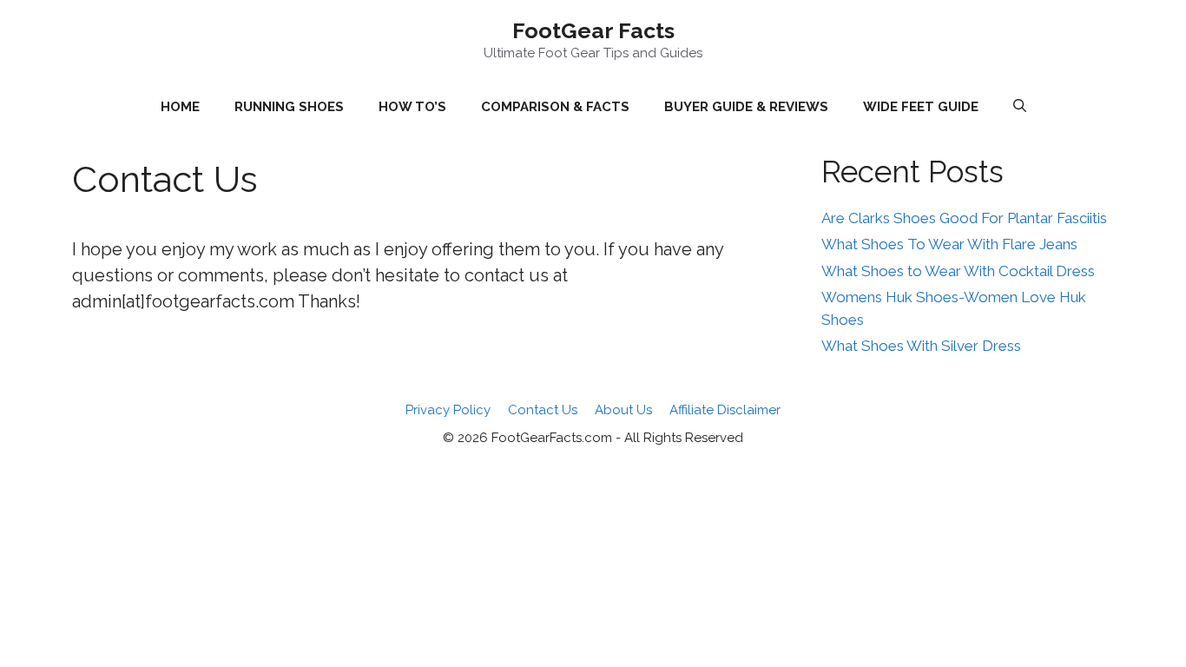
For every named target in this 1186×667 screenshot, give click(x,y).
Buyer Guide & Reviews (746, 107)
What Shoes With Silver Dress (921, 345)
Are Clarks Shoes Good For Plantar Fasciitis (964, 218)
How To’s (412, 107)
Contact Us (542, 410)
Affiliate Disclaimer (725, 410)
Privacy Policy (448, 410)
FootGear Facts (593, 30)
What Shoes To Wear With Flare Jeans (949, 244)
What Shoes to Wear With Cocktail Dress (958, 271)
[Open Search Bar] (1020, 107)
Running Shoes (289, 107)
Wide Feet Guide (920, 107)
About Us (623, 410)
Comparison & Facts (555, 107)
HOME (180, 107)
